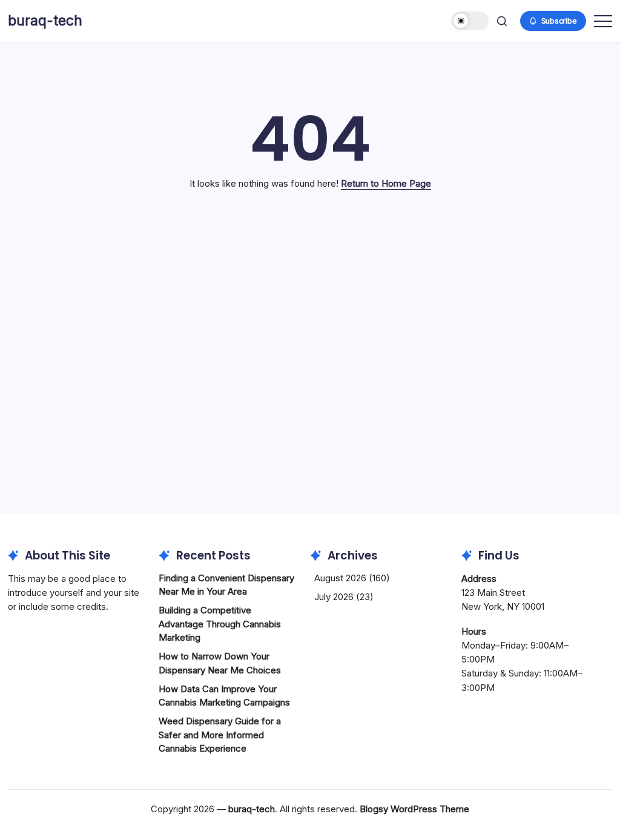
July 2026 (334, 597)
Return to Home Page (386, 183)
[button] (470, 21)
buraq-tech (45, 20)
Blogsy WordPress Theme (414, 809)
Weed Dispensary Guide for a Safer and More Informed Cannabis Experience (220, 734)
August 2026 (340, 578)
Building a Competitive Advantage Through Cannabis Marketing (220, 623)
